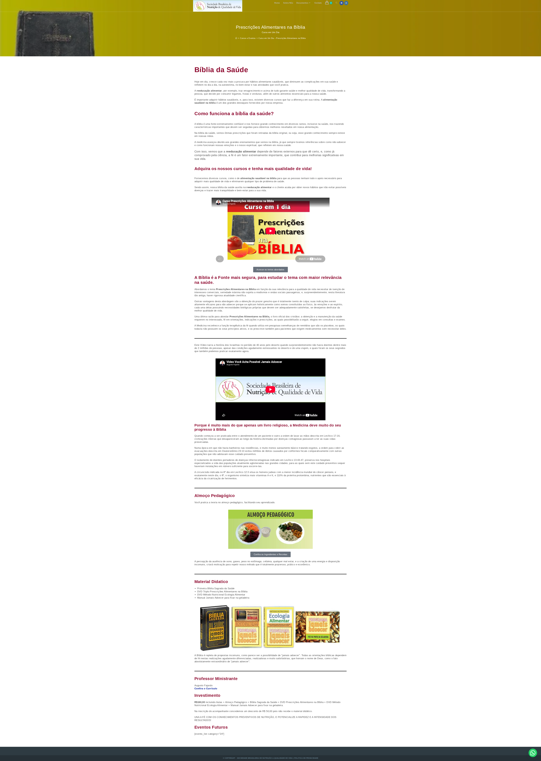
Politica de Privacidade (306, 758)
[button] (533, 753)
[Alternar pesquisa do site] (336, 3)
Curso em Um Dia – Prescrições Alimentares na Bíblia (282, 38)
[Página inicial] (236, 38)
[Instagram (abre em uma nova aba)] (346, 3)
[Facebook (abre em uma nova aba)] (341, 3)
